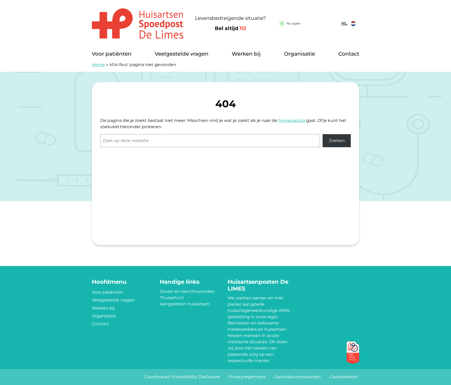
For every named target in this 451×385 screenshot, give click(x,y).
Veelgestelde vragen (182, 54)
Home (98, 64)
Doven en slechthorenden (187, 291)
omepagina (293, 120)
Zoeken (337, 140)
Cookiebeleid (343, 376)
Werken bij (246, 54)
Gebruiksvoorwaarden (298, 376)
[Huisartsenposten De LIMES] (138, 23)
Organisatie (299, 54)
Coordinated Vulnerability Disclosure (182, 376)
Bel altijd (230, 28)
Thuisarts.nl (171, 297)
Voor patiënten (112, 54)
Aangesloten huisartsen (185, 303)
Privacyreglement (247, 376)
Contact (348, 54)
